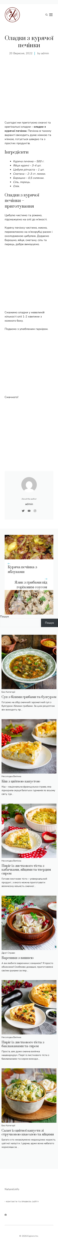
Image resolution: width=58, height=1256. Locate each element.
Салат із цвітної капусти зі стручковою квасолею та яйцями (28, 1132)
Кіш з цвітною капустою (21, 781)
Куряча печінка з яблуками (22, 569)
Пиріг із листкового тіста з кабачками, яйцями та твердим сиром (26, 870)
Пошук (4, 616)
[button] (46, 15)
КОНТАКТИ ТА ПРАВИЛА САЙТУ (22, 1202)
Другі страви (8, 952)
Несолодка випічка (11, 776)
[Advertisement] (29, 92)
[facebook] (6, 1215)
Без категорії (8, 692)
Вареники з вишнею (18, 958)
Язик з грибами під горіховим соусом (31, 585)
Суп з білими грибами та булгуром (29, 697)
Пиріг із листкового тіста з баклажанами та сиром (23, 1044)
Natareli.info (12, 1189)
